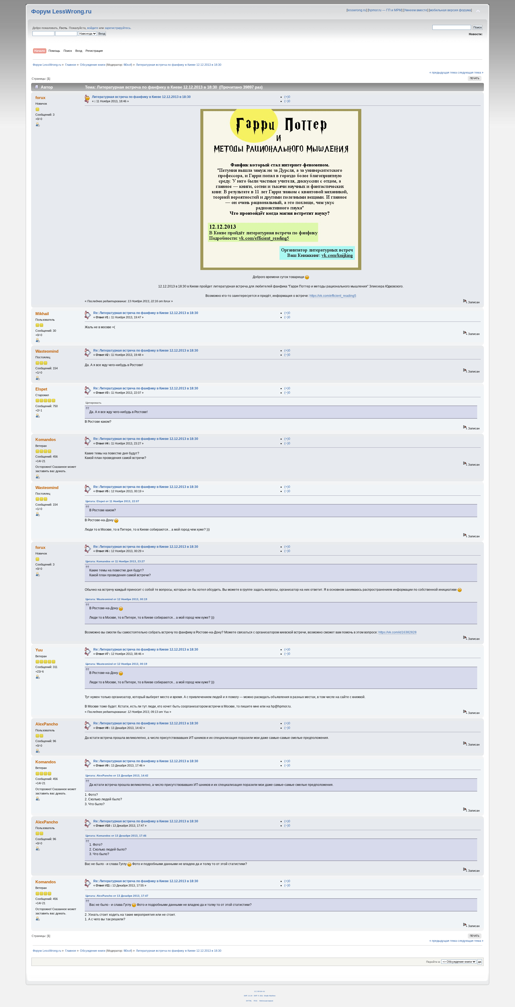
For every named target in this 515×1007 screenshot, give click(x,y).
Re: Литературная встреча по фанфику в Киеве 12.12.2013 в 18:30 (145, 313)
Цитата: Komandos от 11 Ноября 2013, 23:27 (115, 561)
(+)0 (287, 97)
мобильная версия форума (450, 10)
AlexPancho (46, 724)
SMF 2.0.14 (248, 996)
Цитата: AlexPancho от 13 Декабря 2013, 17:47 (117, 895)
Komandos (45, 439)
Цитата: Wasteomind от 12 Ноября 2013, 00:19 (116, 599)
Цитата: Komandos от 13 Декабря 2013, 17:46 (116, 835)
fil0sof (127, 64)
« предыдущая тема (443, 72)
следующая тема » (470, 72)
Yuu (39, 650)
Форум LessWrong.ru (61, 11)
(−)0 (287, 101)
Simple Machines (269, 996)
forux (40, 97)
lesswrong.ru (356, 10)
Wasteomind (46, 351)
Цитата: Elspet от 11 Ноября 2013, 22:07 (112, 501)
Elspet (41, 389)
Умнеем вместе (415, 10)
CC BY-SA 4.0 (259, 991)
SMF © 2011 (258, 996)
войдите (92, 28)
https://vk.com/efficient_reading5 (333, 296)
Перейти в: (433, 961)
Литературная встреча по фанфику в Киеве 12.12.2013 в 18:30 (141, 97)
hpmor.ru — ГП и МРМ (385, 10)
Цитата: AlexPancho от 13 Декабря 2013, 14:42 (117, 775)
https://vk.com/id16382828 (397, 632)
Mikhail (42, 313)
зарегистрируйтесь (118, 28)
